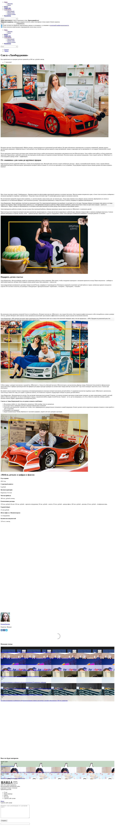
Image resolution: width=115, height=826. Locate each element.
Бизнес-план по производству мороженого (13, 778)
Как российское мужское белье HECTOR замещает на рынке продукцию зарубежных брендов (28, 652)
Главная (6, 49)
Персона (9, 31)
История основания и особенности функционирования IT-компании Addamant (23, 682)
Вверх (2, 801)
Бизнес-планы (11, 14)
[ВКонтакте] (2, 630)
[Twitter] (6, 630)
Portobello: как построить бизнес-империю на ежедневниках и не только (21, 694)
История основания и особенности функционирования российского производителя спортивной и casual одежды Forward (35, 658)
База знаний (10, 11)
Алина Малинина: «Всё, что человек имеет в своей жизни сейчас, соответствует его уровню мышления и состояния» (34, 772)
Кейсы (6, 51)
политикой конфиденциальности (59, 25)
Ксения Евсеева (5, 624)
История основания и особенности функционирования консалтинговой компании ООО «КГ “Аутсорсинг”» (32, 688)
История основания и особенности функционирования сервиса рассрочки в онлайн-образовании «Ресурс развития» (34, 700)
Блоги (9, 5)
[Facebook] (4, 630)
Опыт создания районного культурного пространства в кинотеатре (20, 664)
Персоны (10, 3)
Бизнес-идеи (11, 12)
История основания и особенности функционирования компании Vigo (21, 676)
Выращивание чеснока (7, 766)
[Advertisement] (51, 142)
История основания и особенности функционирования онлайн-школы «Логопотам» (25, 670)
